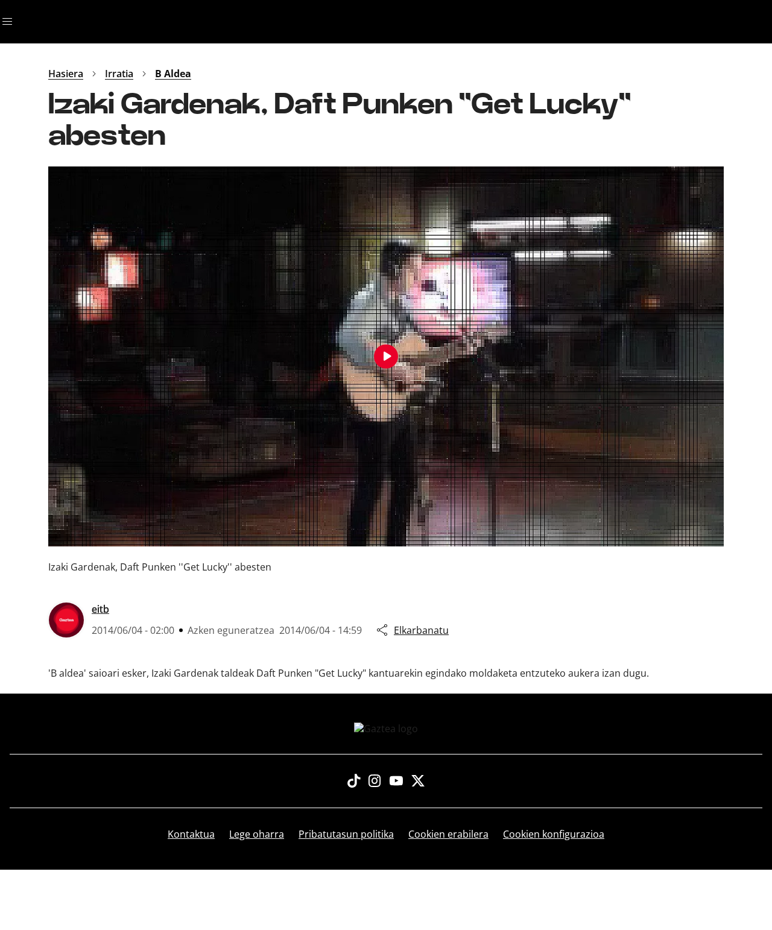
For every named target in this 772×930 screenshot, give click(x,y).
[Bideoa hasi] (386, 356)
